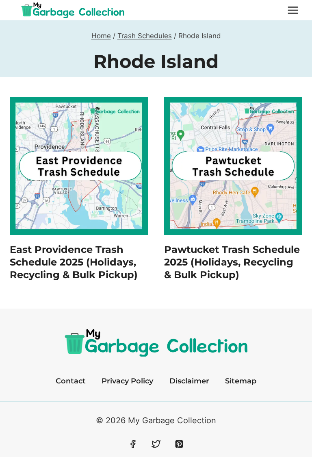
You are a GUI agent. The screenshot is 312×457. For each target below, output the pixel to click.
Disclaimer (189, 380)
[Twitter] (156, 444)
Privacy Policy (127, 380)
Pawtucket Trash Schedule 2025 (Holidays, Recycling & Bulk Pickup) (232, 262)
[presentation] (79, 166)
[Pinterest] (179, 444)
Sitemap (240, 380)
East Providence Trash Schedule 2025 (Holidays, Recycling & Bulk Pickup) (74, 262)
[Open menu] (292, 10)
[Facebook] (133, 444)
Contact (71, 380)
